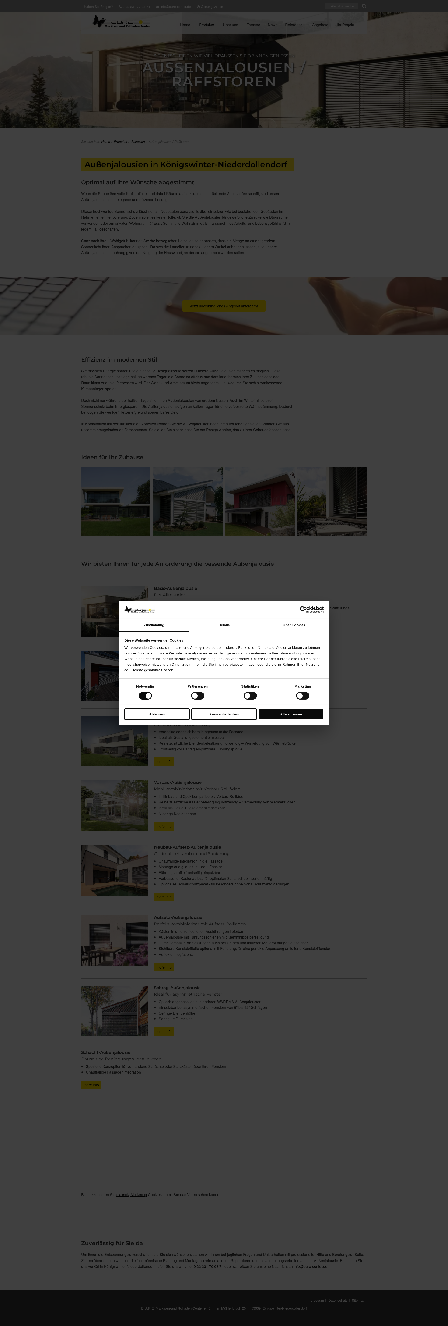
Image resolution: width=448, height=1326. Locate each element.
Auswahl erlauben (224, 714)
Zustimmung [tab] (154, 625)
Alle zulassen (291, 714)
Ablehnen (157, 714)
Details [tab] (224, 625)
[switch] (197, 696)
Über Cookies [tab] (294, 625)
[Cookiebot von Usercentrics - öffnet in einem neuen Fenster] (303, 609)
